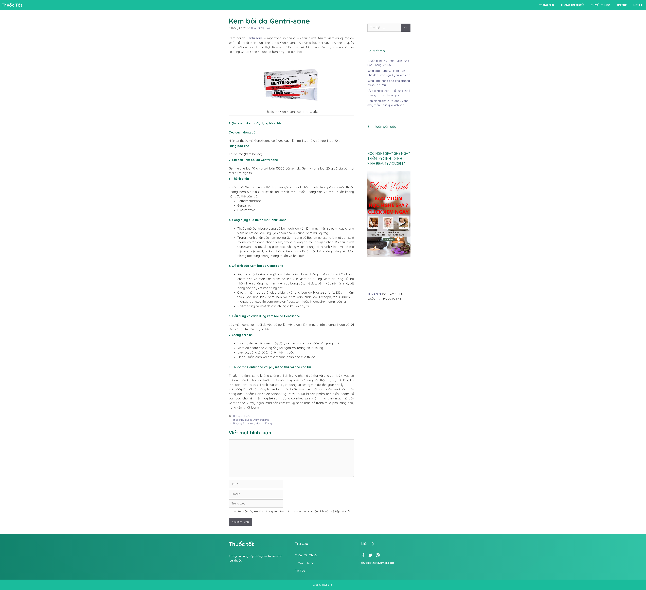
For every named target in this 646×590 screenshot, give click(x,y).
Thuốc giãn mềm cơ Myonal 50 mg (252, 423)
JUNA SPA (374, 294)
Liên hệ (638, 5)
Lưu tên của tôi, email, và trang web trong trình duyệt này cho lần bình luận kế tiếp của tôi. (291, 511)
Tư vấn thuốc (600, 5)
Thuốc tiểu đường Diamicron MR (251, 419)
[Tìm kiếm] (405, 28)
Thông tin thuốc (572, 5)
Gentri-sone (254, 38)
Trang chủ (546, 5)
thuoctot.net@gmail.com (377, 562)
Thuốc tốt (241, 544)
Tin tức (622, 5)
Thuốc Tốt (12, 5)
